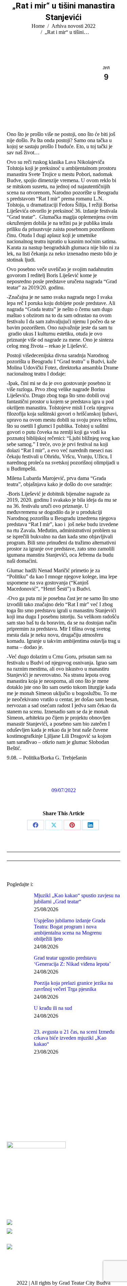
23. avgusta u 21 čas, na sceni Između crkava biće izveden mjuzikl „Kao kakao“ (74, 1038)
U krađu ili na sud (53, 1008)
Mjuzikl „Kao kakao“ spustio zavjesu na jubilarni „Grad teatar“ (77, 898)
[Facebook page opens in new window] (11, 1126)
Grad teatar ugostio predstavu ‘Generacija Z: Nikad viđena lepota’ (72, 961)
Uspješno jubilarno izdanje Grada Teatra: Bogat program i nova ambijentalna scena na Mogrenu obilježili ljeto (69, 930)
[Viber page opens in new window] (52, 1126)
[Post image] (18, 900)
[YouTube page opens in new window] (32, 1126)
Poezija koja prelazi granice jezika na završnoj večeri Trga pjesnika (73, 986)
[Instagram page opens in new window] (42, 1126)
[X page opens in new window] (22, 1126)
